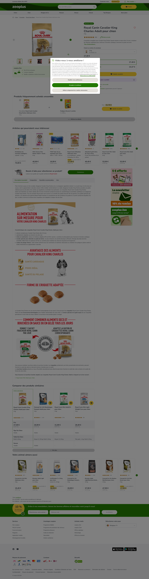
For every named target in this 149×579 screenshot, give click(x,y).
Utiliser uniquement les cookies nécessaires (75, 90)
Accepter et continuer (75, 85)
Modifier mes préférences (75, 80)
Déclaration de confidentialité (87, 75)
